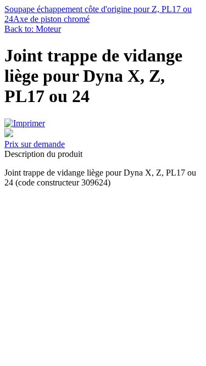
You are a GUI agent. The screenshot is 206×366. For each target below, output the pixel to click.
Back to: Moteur (32, 28)
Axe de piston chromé (51, 19)
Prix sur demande (34, 144)
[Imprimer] (24, 123)
